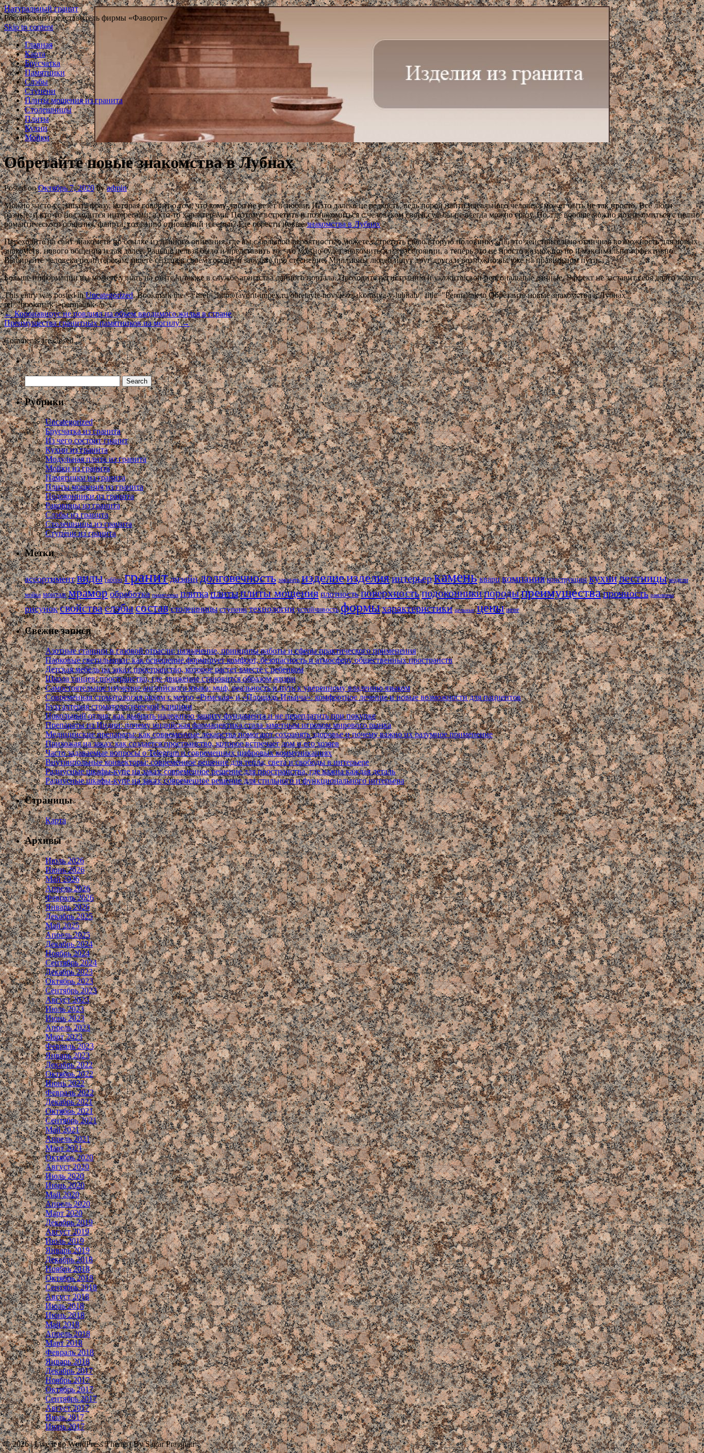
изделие (322, 577)
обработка (130, 594)
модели (678, 579)
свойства (81, 608)
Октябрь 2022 (69, 1074)
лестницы (643, 578)
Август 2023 (67, 999)
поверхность (390, 593)
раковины (662, 595)
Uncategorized (109, 295)
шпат (512, 609)
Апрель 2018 (67, 1333)
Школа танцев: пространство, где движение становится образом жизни (170, 678)
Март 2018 (63, 1343)
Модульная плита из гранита (95, 459)
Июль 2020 (64, 1176)
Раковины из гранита (82, 505)
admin (117, 187)
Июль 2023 (64, 1009)
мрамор (88, 592)
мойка (33, 594)
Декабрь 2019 (69, 1222)
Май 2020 (62, 1194)
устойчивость (318, 609)
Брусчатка (42, 63)
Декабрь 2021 (69, 1101)
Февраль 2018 (69, 1352)
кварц (489, 579)
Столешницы (48, 109)
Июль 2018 (64, 1305)
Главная (39, 44)
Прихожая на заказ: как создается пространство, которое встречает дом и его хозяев (192, 743)
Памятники (45, 72)
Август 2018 (67, 1296)
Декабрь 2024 (69, 944)
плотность (340, 594)
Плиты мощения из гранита (74, 100)
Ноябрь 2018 (67, 1268)
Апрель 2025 (67, 934)
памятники (165, 595)
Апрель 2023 (67, 1027)
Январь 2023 (67, 1055)
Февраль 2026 (69, 897)
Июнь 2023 (65, 1018)
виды (90, 578)
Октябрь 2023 (69, 981)
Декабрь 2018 (69, 1259)
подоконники (452, 593)
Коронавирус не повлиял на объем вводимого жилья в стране (117, 313)
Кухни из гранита (76, 449)
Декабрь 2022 (69, 1064)
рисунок (41, 609)
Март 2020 (63, 1213)
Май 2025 (62, 925)
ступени (233, 609)
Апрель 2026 (67, 888)
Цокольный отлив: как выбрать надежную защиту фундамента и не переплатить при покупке (210, 715)
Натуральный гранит (41, 8)
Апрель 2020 (67, 1203)
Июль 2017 (64, 1417)
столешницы (194, 609)
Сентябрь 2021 (71, 1120)
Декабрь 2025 (69, 916)
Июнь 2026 (65, 869)
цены (490, 607)
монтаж (54, 594)
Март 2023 (63, 1036)
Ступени (40, 91)
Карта (35, 53)
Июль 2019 (64, 1241)
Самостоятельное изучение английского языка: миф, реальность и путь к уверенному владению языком (227, 687)
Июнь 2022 (65, 1083)
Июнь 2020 (65, 1185)
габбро (113, 579)
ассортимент (50, 579)
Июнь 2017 (65, 1426)
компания (523, 578)
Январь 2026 (67, 907)
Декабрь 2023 (69, 971)
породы (501, 593)
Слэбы (36, 81)
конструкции (567, 579)
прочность (625, 593)
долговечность (238, 577)
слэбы (119, 608)
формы (360, 607)
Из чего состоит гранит (86, 440)
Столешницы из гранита (88, 524)
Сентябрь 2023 (71, 990)
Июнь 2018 (65, 1315)
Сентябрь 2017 (71, 1398)
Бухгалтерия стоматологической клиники (118, 706)
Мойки (37, 137)
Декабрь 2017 (69, 1370)
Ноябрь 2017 (67, 1380)
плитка (194, 593)
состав (152, 607)
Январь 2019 (67, 1250)
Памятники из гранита (85, 477)
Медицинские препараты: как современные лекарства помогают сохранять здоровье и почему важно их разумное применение (269, 734)
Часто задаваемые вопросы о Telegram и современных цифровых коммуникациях (188, 752)
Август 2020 (67, 1166)
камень (455, 577)
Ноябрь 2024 (67, 953)
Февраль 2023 (69, 1046)
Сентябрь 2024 (71, 962)
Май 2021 (62, 1129)
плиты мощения (279, 593)
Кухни (36, 128)
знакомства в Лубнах (343, 224)
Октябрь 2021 (69, 1111)
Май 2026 (62, 879)
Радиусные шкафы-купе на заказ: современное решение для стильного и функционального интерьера (224, 780)
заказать (288, 579)
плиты (224, 593)
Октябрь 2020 (69, 1157)
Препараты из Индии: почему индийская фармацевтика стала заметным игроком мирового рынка (218, 725)
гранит (146, 577)
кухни (603, 578)
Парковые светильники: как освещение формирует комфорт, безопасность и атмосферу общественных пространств (248, 660)
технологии (272, 609)
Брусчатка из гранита (83, 431)
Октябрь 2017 (69, 1389)
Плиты (37, 118)
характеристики (417, 608)
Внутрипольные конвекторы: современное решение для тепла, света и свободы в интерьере (207, 762)
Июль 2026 (64, 860)
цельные (465, 610)
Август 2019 (67, 1231)
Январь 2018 (67, 1361)
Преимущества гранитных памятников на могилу (97, 323)
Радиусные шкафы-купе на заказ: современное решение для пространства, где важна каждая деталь (220, 771)
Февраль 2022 (69, 1092)
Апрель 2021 (67, 1138)
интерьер (412, 578)
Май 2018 (62, 1324)
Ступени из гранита (80, 533)
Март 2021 (63, 1148)
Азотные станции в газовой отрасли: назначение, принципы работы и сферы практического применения (230, 650)
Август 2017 (67, 1408)
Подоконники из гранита (89, 496)
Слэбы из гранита (76, 514)
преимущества (561, 592)
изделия (368, 577)
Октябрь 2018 (69, 1278)
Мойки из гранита (77, 468)
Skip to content (28, 27)
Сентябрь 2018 (71, 1287)
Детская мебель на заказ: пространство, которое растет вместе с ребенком (174, 669)
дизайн (184, 579)
